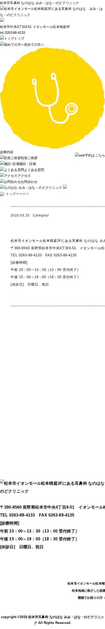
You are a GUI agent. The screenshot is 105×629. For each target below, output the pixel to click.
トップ (19, 38)
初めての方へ (34, 44)
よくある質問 (34, 170)
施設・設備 (27, 164)
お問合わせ (29, 182)
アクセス (24, 176)
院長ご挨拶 (29, 158)
